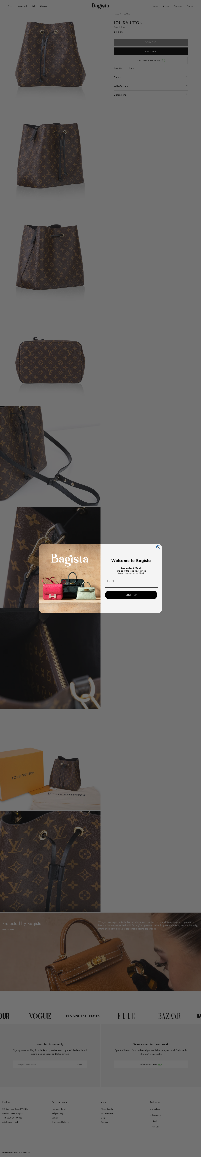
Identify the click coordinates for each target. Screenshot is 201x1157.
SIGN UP (131, 595)
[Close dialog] (158, 547)
